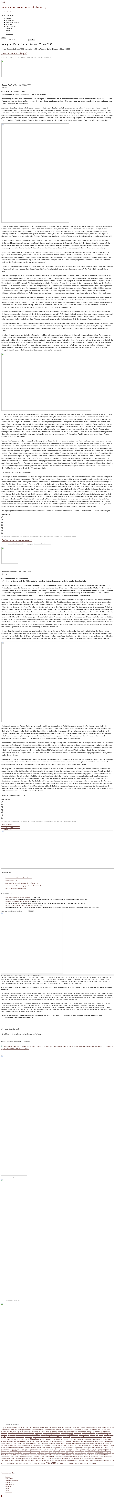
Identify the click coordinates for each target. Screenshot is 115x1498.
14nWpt (33, 1427)
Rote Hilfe (47, 1455)
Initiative (38, 1443)
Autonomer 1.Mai (99, 1429)
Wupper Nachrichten (70, 537)
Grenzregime (38, 1441)
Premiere (72, 1451)
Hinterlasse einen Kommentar (42, 57)
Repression (98, 1453)
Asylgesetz (58, 1429)
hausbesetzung (74, 1441)
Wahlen (109, 1460)
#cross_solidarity (5, 1427)
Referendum (71, 1453)
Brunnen (58, 1433)
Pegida (111, 1449)
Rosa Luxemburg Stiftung (23, 1455)
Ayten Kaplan (9, 1431)
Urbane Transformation (40, 1460)
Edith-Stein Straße (19, 1437)
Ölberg (94, 1463)
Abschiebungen (65, 1427)
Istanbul (88, 1443)
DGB (67, 1435)
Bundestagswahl (69, 1433)
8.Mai (27, 1427)
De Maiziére (29, 1435)
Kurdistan (55, 1445)
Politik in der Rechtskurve (22, 1451)
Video (86, 1460)
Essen (72, 1437)
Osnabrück (100, 1449)
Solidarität (36, 1457)
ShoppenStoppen (5, 1457)
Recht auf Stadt (40, 1453)
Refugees (83, 1453)
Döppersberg (110, 1435)
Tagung (40, 1458)
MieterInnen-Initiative (47, 1447)
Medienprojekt (18, 1447)
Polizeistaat (56, 1451)
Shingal (107, 1455)
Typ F (18, 1460)
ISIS (70, 1443)
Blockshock (15, 1433)
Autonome (80, 1429)
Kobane (15, 1445)
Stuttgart (110, 1457)
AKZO (93, 1427)
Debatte (24, 1435)
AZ (13, 1431)
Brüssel (63, 1433)
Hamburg (62, 1441)
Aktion (78, 1427)
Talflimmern (48, 1458)
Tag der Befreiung (33, 1458)
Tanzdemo (54, 1458)
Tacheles (26, 1458)
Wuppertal (51, 1463)
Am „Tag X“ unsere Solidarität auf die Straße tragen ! (22, 883)
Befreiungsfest (45, 1431)
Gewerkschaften (25, 1441)
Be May (55, 1431)
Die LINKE (75, 1435)
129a (46, 1427)
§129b (90, 1463)
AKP (75, 1427)
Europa (102, 1437)
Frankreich (74, 1439)
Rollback (11, 1455)
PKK (13, 1451)
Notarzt (40, 1449)
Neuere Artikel (9, 829)
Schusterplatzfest (100, 1455)
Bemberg (60, 1431)
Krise (32, 1445)
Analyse (97, 1427)
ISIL (68, 1443)
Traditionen (99, 1458)
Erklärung (59, 1437)
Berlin (74, 1431)
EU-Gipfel (78, 1437)
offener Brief (62, 1449)
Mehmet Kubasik (26, 1447)
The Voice (71, 1458)
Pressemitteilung (79, 1451)
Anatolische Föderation (105, 1427)
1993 (52, 1427)
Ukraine (32, 1460)
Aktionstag (82, 1427)
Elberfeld (35, 1437)
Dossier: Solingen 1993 (15, 537)
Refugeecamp (78, 1453)
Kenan (5, 1445)
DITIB (97, 1435)
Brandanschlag (38, 1433)
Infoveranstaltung (31, 1443)
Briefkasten (53, 1433)
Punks (10, 1453)
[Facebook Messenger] (57, 527)
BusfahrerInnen (77, 1433)
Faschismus (4, 1439)
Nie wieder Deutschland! (7, 1449)
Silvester (11, 1457)
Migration (55, 1447)
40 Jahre (42, 1427)
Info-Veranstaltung (7, 1443)
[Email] (57, 519)
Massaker (8, 1447)
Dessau (58, 1435)
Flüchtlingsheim (44, 1439)
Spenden (82, 1457)
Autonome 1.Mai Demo (89, 1429)
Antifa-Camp (8, 1429)
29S (38, 1427)
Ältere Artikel (8, 827)
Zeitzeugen (71, 1463)
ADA (71, 1427)
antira (8, 30)
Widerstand (19, 1463)
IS (66, 1443)
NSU (48, 1449)
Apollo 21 (53, 1429)
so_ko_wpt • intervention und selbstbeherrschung (23, 7)
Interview (63, 1443)
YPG (65, 1463)
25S (36, 1427)
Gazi (109, 1439)
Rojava (112, 1453)
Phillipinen (9, 1451)
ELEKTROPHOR (45, 1437)
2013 (55, 1427)
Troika (15, 1460)
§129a (86, 1463)
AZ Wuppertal (35, 1431)
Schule (94, 1455)
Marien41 (3, 1447)
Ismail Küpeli (75, 1443)
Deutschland (63, 1435)
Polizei (42, 1451)
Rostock (32, 1455)
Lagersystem (64, 1445)
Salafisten (58, 1455)
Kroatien (36, 1445)
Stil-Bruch (91, 1457)
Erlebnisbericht (66, 1437)
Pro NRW (91, 1451)
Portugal (68, 1451)
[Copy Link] (57, 517)
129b (49, 1427)
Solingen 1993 (58, 537)
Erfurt (55, 1437)
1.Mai (19, 1427)
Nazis (102, 1447)
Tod (86, 1458)
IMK (2, 1443)
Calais (2, 1435)
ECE (14, 1437)
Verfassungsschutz (71, 1460)
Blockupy (21, 1433)
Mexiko (39, 1447)
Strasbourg (97, 1457)
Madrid (100, 1445)
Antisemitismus (46, 1429)
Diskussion (92, 1435)
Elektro (39, 1437)
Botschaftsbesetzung (29, 1433)
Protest (96, 1451)
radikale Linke (26, 1453)
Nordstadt (35, 1449)
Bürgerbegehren (97, 1433)
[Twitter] (57, 522)
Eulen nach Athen (95, 1437)
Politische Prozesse (35, 1451)
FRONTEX (99, 1439)
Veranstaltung (61, 1460)
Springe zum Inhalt (7, 15)
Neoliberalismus (109, 1447)
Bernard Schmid (80, 1431)
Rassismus (33, 1453)
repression (9, 34)
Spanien (74, 1457)
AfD (73, 1427)
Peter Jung (3, 1451)
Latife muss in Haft (11, 881)
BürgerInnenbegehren (106, 1433)
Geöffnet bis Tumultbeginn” (14, 53)
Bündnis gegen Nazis (87, 1433)
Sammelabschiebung (66, 1455)
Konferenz (20, 1445)
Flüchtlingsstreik (52, 1439)
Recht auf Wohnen (61, 1453)
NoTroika (44, 1449)
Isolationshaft (82, 1443)
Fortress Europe (61, 1439)
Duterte (105, 1435)
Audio (72, 1429)
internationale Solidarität (54, 1443)
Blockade (10, 1433)
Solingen (42, 1457)
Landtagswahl (85, 1445)
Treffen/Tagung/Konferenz (7, 1460)
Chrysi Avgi (11, 1435)
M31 (97, 1445)
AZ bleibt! (17, 1431)
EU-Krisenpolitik (86, 1437)
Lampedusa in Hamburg (74, 1445)
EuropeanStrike (107, 1437)
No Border (22, 1449)
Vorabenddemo (97, 1460)
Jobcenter (93, 1443)
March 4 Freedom (109, 1445)
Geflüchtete (3, 1441)
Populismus (62, 1451)
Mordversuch (74, 1447)
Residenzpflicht (106, 1453)
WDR (113, 1460)
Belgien (51, 1431)
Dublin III (101, 1435)
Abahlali (59, 1427)
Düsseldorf (10, 1437)
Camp (5, 1435)
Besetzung (95, 1431)
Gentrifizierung (17, 1441)
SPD (79, 1457)
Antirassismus (34, 1429)
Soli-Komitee (20, 1457)
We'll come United (5, 1463)
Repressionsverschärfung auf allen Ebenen (19, 878)
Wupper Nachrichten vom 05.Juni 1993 (34, 537)
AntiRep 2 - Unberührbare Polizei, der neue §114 (20, 905)
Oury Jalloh (106, 1449)
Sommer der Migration (60, 1457)
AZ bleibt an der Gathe (25, 1431)
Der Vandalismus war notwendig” (17, 540)
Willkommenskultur (28, 1463)
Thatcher (59, 1458)
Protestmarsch (102, 1451)
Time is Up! (82, 1458)
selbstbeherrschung (12, 23)
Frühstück (105, 1439)
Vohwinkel (90, 1460)
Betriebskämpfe (102, 1431)
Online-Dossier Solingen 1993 (89, 1449)
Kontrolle (25, 1445)
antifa (8, 32)
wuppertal (9, 24)
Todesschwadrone (91, 1458)
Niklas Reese (16, 1449)
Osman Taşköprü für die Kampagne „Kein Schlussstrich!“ (23, 886)
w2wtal (104, 1460)
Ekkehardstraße (28, 1437)
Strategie (102, 1457)
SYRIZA (17, 1458)
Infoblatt (15, 1443)
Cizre (20, 1435)
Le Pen (94, 1445)
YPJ (67, 1463)
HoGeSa (99, 1441)
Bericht (70, 1431)
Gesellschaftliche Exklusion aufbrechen (17, 902)
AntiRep (40, 1429)
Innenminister (44, 1443)
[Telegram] (57, 530)
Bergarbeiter (65, 1431)
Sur (2, 1458)
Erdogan (51, 1437)
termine (8, 19)
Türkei (22, 1460)
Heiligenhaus (82, 1441)
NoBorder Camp (29, 1449)
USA (51, 1460)
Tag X (43, 1458)
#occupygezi (13, 1427)
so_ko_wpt (30, 57)
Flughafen (27, 1439)
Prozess (108, 1451)
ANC (113, 1427)
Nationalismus (96, 1447)
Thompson (76, 1458)
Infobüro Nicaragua (22, 1443)
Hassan (68, 1441)
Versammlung (80, 1460)
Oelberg (56, 1449)
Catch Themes (12, 1471)
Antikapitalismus (25, 1429)
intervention (10, 21)
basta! (40, 1431)
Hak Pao (58, 1441)
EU (75, 1437)
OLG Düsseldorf (77, 1449)
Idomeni (111, 1441)
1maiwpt (23, 1427)
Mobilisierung (61, 1447)
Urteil (48, 1460)
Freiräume (94, 1439)
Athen (68, 1429)
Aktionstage (89, 1427)
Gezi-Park (32, 1441)
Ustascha (54, 1460)
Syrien (12, 1458)
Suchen (3, 38)
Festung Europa (12, 1439)
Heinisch (88, 1441)
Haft (55, 1441)
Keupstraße (10, 1445)
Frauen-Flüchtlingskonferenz (84, 1439)
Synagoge (8, 1458)
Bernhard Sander (88, 1431)
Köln (59, 1445)
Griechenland (45, 1441)
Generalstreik (10, 1441)
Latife (90, 1445)
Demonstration (51, 1435)
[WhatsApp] (57, 533)
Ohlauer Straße (68, 1449)
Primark (87, 1451)
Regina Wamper (90, 1453)
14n (30, 1427)
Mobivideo (68, 1447)
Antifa (3, 1429)
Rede (67, 1453)
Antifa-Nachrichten (16, 1429)
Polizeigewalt (48, 1451)
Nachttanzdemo (88, 1447)
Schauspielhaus (88, 1455)
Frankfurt (68, 1439)
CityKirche (16, 1435)
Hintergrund (94, 1441)
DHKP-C (71, 1435)
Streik (106, 1457)
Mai (104, 1445)
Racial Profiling (19, 1453)
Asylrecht (64, 1429)
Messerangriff (34, 1447)
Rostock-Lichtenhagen (39, 1455)
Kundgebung (47, 1445)
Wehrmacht (13, 1463)
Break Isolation (46, 1433)
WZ (58, 1463)
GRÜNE (51, 1441)
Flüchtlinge (34, 1439)
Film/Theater (21, 1439)
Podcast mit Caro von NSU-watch (16, 888)
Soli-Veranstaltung (27, 1457)
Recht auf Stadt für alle (50, 1453)
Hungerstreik (105, 1441)
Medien (13, 1447)
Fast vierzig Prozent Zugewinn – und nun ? (19, 898)
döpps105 (3, 1437)
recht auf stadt (11, 26)
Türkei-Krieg (27, 1460)
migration (9, 28)
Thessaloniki (65, 1458)
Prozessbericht (5, 1453)
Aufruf (75, 1429)
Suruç (4, 1458)
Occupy (51, 1449)
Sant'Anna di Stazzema (77, 1455)
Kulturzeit (40, 1445)
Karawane (99, 1443)
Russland (52, 1455)
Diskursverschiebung (84, 1435)
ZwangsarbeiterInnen (79, 1463)
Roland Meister (4, 1455)
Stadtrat (86, 1457)
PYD (13, 1453)
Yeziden (61, 1463)
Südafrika (21, 1458)
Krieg (29, 1445)
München (80, 1447)
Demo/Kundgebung (39, 1435)
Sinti (15, 1457)
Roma (14, 1455)
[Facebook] (57, 525)
